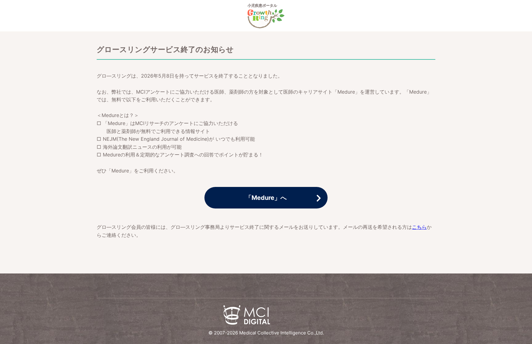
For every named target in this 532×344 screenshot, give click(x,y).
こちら (419, 227)
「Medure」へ (266, 197)
